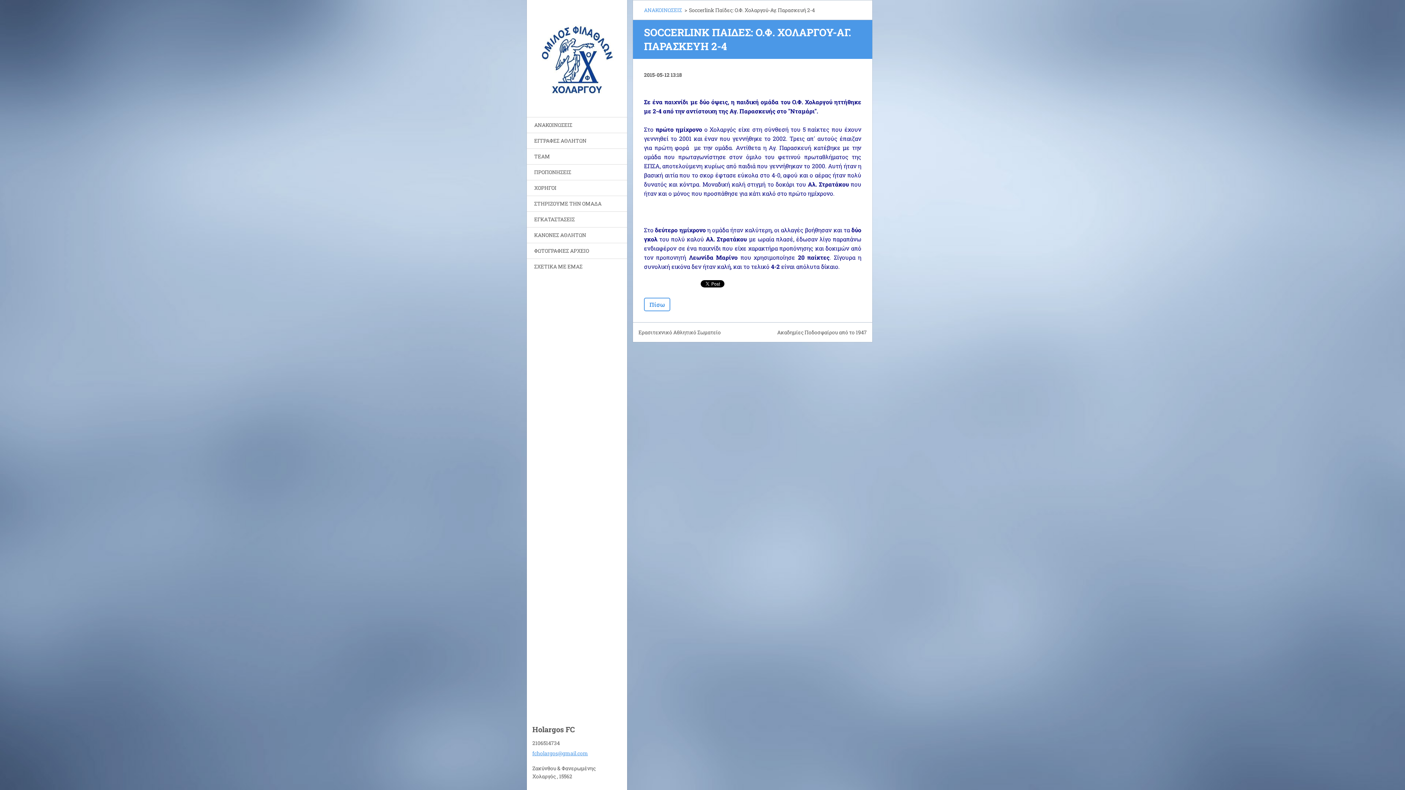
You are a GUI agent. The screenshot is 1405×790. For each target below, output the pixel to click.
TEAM (542, 156)
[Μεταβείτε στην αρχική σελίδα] (577, 54)
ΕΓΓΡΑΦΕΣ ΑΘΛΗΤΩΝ (560, 140)
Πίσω (657, 304)
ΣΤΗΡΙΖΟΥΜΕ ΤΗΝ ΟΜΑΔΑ (568, 203)
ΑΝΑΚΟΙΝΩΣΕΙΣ (553, 124)
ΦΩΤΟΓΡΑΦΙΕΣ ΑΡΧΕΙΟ (561, 250)
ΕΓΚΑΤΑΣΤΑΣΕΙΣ (554, 219)
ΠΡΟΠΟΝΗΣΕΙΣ (552, 172)
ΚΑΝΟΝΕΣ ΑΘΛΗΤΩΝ (560, 235)
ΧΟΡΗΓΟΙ (545, 187)
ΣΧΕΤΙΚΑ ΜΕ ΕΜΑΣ (558, 266)
